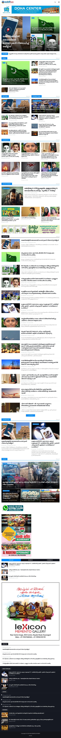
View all (58, 58)
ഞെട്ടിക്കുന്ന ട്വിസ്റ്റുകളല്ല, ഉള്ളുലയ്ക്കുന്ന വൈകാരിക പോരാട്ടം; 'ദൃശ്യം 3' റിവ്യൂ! (41, 189)
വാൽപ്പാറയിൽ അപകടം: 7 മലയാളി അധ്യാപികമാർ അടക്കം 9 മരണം (24, 569)
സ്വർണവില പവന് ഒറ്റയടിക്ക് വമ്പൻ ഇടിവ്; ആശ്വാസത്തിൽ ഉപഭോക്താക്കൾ (26, 713)
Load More (30, 415)
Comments (50, 560)
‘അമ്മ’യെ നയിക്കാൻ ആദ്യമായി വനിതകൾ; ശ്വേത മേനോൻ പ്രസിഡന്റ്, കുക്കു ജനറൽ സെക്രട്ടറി (50, 219)
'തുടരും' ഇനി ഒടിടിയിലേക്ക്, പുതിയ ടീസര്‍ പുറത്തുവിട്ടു (29, 497)
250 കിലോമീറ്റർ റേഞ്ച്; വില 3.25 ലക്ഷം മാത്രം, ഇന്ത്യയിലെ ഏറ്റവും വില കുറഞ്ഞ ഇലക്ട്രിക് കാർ (31, 719)
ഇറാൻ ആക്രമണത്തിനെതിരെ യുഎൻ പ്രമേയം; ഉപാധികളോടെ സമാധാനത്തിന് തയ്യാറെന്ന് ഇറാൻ (48, 133)
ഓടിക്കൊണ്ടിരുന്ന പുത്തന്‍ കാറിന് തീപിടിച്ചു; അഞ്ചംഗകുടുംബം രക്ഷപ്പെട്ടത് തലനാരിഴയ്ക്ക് (48, 496)
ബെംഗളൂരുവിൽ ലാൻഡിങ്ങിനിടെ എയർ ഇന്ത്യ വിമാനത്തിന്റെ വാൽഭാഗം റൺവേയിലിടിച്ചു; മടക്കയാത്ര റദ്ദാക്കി (34, 53)
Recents (30, 560)
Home (30, 735)
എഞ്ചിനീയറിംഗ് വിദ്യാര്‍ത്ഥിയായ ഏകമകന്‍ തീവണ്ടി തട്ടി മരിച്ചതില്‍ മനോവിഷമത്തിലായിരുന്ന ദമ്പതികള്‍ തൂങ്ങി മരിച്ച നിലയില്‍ (49, 175)
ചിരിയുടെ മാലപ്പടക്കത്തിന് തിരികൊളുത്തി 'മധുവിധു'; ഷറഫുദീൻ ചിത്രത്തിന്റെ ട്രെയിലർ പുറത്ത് (10, 219)
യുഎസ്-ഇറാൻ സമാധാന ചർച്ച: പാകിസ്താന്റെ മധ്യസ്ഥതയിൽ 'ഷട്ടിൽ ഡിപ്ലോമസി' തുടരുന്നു (47, 126)
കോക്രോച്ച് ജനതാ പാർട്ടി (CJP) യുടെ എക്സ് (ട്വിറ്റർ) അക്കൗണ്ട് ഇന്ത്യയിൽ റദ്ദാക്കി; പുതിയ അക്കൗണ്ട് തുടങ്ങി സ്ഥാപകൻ (19, 132)
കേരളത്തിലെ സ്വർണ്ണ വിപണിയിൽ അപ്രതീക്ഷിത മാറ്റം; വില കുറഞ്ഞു (25, 726)
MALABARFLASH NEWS (35, 733)
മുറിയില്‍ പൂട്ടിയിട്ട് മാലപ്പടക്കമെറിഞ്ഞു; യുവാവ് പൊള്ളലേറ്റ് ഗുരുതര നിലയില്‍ (10, 173)
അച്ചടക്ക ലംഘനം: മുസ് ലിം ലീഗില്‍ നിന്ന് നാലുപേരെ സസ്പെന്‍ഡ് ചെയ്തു (44, 29)
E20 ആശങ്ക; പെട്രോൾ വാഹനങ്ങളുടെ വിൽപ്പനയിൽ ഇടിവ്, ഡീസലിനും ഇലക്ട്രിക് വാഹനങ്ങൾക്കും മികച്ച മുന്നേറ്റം (37, 44)
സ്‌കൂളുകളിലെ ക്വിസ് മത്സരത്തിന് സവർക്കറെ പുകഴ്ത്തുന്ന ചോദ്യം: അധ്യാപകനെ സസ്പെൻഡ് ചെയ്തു (51, 44)
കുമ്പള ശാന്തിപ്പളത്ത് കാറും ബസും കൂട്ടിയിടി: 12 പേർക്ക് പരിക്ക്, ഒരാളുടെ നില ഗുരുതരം (30, 483)
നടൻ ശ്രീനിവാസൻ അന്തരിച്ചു (28, 217)
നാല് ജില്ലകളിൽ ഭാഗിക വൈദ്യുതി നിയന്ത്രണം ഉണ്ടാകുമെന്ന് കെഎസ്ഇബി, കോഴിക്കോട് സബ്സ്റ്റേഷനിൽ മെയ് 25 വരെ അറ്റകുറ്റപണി (48, 81)
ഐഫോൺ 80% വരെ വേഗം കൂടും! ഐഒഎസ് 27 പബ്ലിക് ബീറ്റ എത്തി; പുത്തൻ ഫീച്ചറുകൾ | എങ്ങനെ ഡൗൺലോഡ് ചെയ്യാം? (49, 117)
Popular (11, 560)
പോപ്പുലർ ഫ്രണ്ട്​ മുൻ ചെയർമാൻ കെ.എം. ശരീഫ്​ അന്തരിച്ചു (22, 576)
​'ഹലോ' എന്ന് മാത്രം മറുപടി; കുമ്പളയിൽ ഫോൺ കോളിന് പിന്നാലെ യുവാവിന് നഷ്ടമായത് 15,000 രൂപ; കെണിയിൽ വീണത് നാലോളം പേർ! (50, 156)
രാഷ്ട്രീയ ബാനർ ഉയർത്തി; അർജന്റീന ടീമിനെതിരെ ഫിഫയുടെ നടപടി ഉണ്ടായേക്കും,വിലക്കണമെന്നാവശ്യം (43, 107)
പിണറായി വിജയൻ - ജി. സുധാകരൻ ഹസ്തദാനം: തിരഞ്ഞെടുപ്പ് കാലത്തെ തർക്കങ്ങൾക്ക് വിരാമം (17, 89)
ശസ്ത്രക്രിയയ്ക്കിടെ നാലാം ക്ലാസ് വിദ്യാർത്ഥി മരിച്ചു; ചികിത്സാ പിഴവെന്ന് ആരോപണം (30, 155)
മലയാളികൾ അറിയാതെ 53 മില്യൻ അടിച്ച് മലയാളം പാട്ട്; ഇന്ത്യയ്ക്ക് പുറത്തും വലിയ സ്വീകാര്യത (11, 496)
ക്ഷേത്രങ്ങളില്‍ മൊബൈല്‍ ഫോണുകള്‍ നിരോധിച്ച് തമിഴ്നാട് (16, 41)
